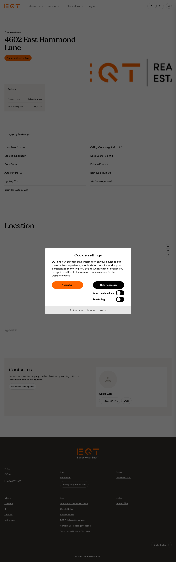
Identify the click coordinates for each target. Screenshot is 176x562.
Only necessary (108, 284)
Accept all (67, 284)
